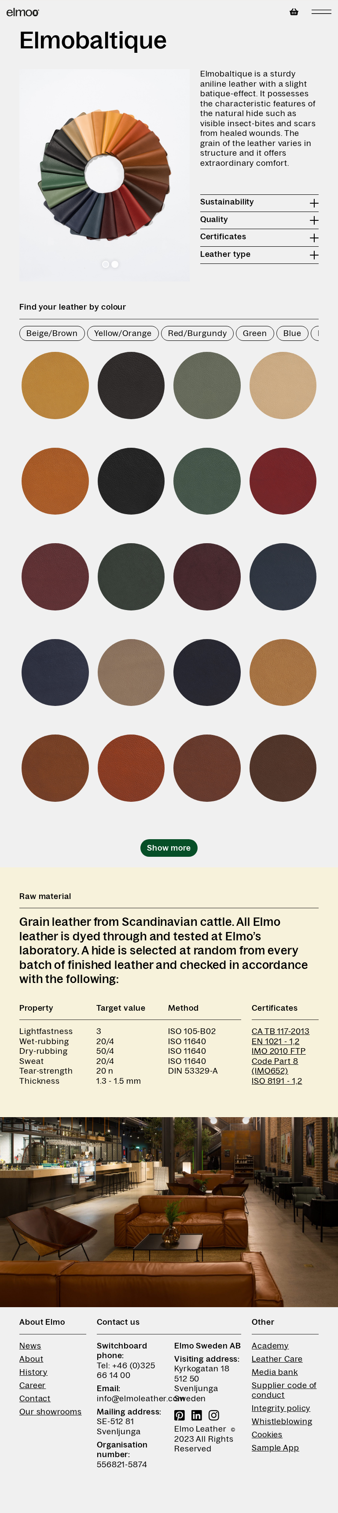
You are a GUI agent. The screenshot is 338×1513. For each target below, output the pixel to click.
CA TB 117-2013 (281, 1031)
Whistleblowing (282, 1421)
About (31, 1359)
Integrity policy (281, 1408)
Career (32, 1385)
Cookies (267, 1434)
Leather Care (277, 1359)
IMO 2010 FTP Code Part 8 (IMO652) (279, 1061)
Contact (35, 1398)
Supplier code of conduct (284, 1390)
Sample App (275, 1448)
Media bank (275, 1372)
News (30, 1345)
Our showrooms (50, 1411)
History (33, 1372)
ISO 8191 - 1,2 (277, 1081)
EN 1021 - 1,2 (276, 1041)
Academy (270, 1345)
